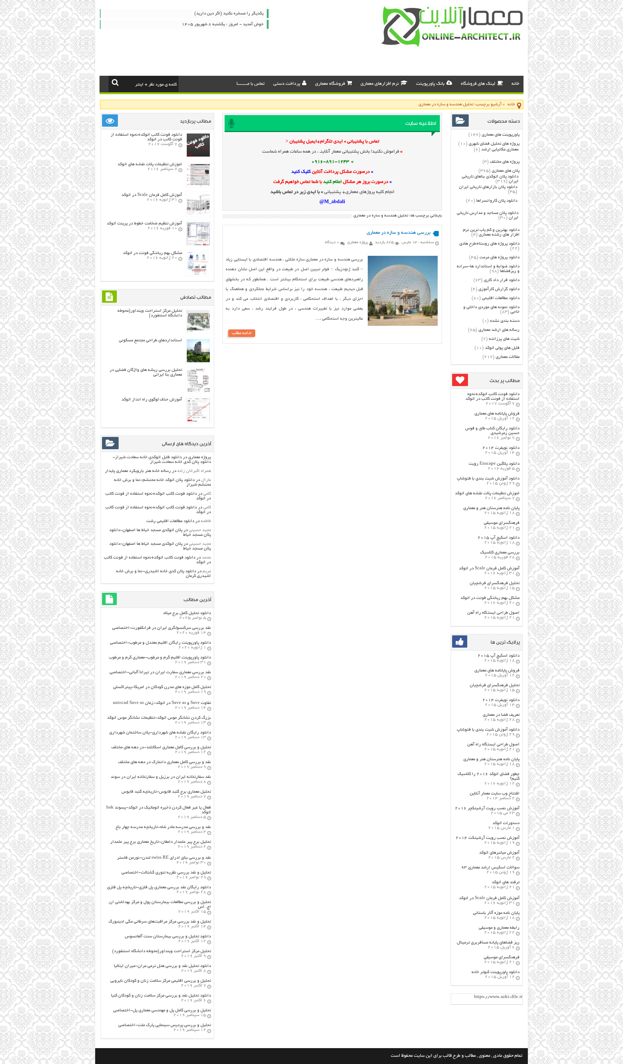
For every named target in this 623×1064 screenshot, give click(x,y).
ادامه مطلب (242, 333)
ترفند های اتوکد (506, 882)
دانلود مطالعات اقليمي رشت (170, 521)
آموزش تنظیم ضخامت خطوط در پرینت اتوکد (144, 223)
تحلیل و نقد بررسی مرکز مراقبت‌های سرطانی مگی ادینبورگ (160, 921)
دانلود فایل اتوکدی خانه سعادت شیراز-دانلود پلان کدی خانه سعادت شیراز (161, 459)
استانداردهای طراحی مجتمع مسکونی (150, 340)
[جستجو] (115, 82)
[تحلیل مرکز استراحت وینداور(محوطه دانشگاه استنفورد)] (198, 331)
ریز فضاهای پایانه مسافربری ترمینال (488, 942)
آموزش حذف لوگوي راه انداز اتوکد (151, 399)
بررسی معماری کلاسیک (500, 552)
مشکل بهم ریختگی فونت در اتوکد (490, 598)
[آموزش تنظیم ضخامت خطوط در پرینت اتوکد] (198, 244)
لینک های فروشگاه (478, 84)
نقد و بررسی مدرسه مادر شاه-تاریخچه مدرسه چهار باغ (163, 827)
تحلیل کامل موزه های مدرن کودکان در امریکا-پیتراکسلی (162, 687)
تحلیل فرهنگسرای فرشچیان (495, 583)
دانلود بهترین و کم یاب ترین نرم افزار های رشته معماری (491, 232)
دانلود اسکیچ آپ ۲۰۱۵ (499, 537)
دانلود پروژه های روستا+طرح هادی (489, 243)
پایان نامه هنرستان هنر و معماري (491, 508)
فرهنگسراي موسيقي (502, 523)
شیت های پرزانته (504, 339)
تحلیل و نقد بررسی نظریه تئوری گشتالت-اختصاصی (166, 872)
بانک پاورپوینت (430, 84)
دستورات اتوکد (506, 823)
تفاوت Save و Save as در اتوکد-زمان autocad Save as (162, 703)
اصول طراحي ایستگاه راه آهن (493, 612)
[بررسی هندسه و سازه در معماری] (403, 325)
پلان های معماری (506, 170)
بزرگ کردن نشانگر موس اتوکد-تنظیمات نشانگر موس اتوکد (159, 717)
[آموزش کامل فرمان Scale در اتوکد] (198, 215)
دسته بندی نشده (505, 321)
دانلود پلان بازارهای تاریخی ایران (488, 187)
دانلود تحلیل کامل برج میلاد (187, 613)
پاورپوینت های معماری (501, 134)
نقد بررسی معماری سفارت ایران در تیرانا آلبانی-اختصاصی (160, 672)
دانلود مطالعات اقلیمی (501, 298)
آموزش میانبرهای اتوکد (499, 852)
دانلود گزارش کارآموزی (499, 289)
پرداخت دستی (286, 84)
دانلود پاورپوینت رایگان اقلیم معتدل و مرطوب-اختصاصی (160, 642)
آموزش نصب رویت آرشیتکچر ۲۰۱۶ (487, 808)
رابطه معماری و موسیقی (499, 927)
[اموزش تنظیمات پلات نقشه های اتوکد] (198, 185)
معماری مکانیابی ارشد (499, 149)
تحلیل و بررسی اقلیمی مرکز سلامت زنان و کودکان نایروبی (160, 980)
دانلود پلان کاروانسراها (496, 200)
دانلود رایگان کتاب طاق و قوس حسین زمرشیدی (492, 430)
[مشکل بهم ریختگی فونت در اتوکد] (198, 274)
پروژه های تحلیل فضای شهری (494, 143)
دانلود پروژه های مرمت (500, 257)
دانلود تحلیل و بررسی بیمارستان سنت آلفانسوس (168, 936)
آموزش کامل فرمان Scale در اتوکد (489, 568)
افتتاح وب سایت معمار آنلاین (495, 793)
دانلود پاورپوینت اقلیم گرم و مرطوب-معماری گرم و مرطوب (160, 657)
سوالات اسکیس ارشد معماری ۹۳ (490, 867)
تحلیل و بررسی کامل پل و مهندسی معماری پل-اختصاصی (162, 1010)
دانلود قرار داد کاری (502, 280)
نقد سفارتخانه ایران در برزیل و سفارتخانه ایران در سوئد (161, 777)
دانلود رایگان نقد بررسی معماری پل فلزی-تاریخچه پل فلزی (159, 887)
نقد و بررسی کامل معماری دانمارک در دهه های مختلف (164, 762)
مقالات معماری (508, 357)
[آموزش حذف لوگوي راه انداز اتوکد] (198, 420)
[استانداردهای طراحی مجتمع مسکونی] (198, 361)
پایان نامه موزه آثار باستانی (496, 913)
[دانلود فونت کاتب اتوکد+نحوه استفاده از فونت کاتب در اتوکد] (198, 155)
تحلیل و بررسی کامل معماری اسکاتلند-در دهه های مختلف (161, 747)
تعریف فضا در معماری (501, 715)
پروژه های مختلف (505, 161)
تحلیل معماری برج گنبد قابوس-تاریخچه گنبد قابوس (166, 791)
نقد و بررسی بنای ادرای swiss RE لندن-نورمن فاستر (164, 857)
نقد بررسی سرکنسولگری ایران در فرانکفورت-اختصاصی (161, 628)
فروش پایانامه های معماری (497, 413)
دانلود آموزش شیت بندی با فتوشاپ (488, 478)
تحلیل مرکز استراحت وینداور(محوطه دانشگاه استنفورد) (150, 313)
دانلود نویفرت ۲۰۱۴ (501, 448)
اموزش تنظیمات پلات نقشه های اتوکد (487, 493)
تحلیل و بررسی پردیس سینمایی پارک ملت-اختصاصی (164, 1025)
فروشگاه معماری (330, 84)
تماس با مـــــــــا (251, 84)
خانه (515, 84)
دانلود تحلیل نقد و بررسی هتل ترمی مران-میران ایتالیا (162, 966)
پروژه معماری (357, 242)
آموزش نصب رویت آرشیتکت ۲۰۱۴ (488, 838)
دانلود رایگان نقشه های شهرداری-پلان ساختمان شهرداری (160, 732)
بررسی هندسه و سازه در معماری (398, 233)
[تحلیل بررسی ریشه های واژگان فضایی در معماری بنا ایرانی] (198, 391)
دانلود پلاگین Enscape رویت (494, 463)
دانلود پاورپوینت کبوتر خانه (496, 972)
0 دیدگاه (332, 242)
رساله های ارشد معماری (499, 330)
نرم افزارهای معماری (380, 84)
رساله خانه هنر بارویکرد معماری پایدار (138, 471)
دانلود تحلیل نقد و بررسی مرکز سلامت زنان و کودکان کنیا (161, 995)
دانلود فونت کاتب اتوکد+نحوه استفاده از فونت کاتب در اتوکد (492, 396)
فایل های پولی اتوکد (502, 348)
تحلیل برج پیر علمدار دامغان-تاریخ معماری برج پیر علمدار (160, 842)
